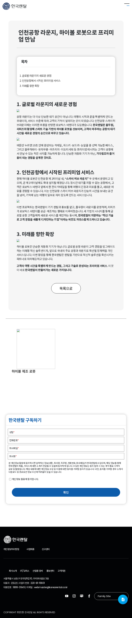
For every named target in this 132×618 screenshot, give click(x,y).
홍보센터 (50, 571)
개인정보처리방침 (11, 549)
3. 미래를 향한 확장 (29, 86)
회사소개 (13, 571)
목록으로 (66, 288)
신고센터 (46, 549)
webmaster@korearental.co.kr (51, 587)
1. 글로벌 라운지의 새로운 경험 (35, 75)
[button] (123, 599)
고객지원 (61, 571)
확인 (66, 492)
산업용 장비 (38, 571)
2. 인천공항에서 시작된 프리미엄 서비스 (40, 80)
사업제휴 (30, 549)
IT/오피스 (24, 571)
